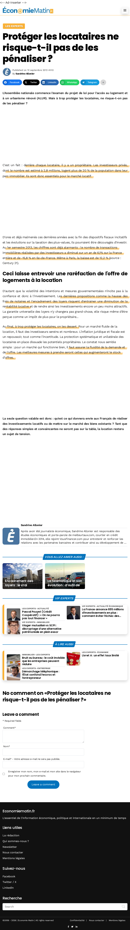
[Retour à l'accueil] (58, 10)
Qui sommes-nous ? (16, 841)
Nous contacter (13, 852)
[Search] (123, 906)
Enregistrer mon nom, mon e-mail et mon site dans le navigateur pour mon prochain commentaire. (44, 773)
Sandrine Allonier (31, 525)
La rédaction (11, 835)
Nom (6, 746)
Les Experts (14, 26)
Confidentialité (77, 920)
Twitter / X (9, 882)
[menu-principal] (125, 10)
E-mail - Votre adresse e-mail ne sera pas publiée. (31, 759)
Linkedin (8, 887)
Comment (9, 727)
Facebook (9, 876)
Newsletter (10, 846)
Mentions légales (14, 858)
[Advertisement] (65, 134)
